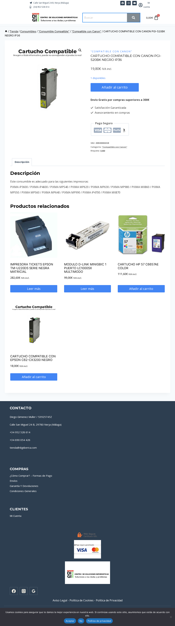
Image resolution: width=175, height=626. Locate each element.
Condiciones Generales (23, 491)
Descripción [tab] (22, 162)
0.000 (102, 150)
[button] (80, 50)
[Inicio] (6, 31)
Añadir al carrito (115, 87)
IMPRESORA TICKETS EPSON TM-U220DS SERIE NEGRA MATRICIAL (31, 267)
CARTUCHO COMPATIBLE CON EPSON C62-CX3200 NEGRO (33, 358)
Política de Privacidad (109, 600)
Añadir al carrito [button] (141, 289)
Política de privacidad (99, 621)
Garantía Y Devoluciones (24, 486)
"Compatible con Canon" (111, 51)
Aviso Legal (60, 600)
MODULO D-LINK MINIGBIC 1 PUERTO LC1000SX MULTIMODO (85, 267)
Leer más (34, 289)
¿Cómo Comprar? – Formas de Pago (31, 475)
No (81, 621)
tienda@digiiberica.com (23, 447)
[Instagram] (24, 591)
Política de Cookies (81, 600)
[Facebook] (122, 3)
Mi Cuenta (15, 515)
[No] (170, 617)
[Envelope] (134, 3)
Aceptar (70, 621)
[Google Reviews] (33, 591)
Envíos (13, 480)
